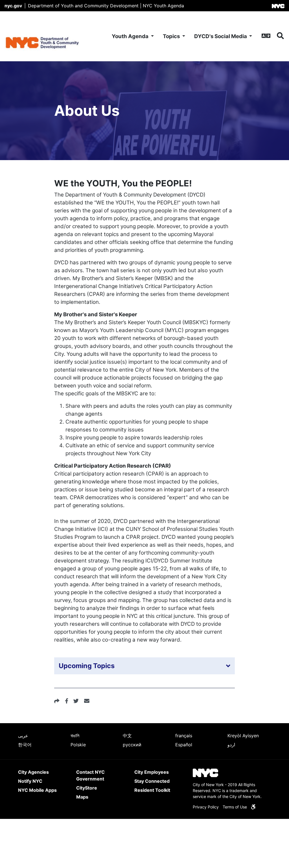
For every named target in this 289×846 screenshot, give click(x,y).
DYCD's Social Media (221, 36)
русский (132, 744)
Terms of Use (235, 806)
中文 (127, 735)
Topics (172, 36)
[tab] (144, 665)
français (183, 735)
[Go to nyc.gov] (278, 5)
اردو (231, 744)
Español (183, 744)
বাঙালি (75, 735)
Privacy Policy (206, 806)
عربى (23, 735)
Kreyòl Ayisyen (243, 735)
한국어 (25, 744)
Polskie (78, 744)
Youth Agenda (131, 36)
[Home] (49, 36)
